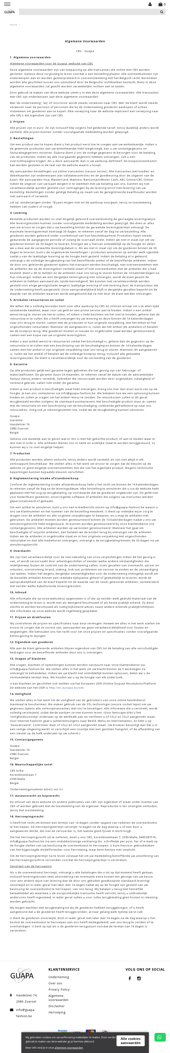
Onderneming (59, 977)
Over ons (55, 983)
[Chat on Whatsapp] (160, 1037)
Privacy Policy (59, 989)
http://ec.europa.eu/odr (66, 687)
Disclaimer (57, 1006)
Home (14, 24)
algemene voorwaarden (69, 1047)
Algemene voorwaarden (59, 998)
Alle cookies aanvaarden (131, 1040)
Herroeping (57, 1012)
